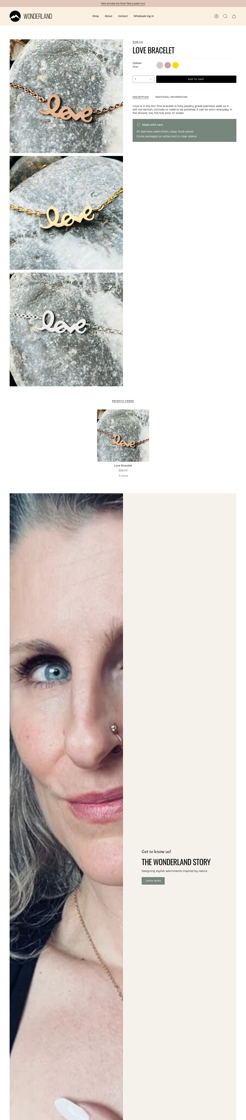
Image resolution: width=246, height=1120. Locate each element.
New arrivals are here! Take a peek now (123, 3)
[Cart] (234, 16)
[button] (96, 16)
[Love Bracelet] (123, 435)
